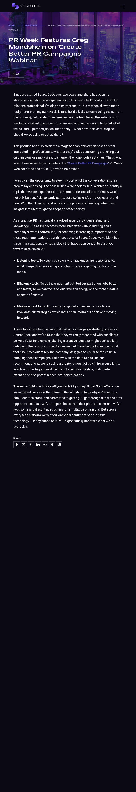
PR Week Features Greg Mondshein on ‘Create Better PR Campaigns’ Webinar (48, 49)
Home (11, 25)
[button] (122, 6)
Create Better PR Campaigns (88, 163)
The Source (31, 25)
